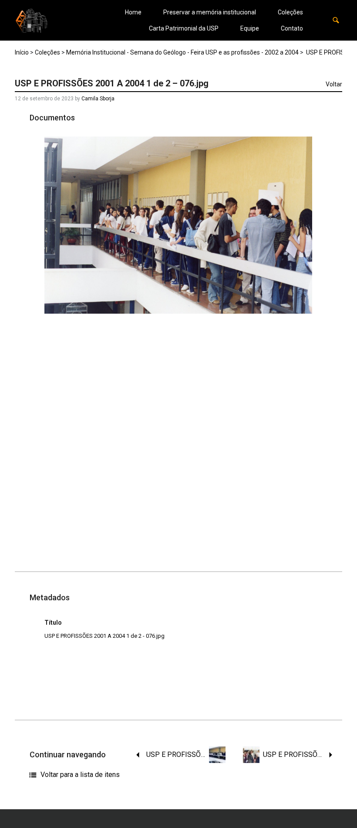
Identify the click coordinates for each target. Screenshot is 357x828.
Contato (292, 28)
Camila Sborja (98, 99)
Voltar (334, 84)
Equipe (249, 28)
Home (133, 12)
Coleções (290, 12)
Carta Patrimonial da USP (184, 28)
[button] (336, 20)
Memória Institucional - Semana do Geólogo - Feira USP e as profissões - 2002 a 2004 (182, 52)
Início (22, 52)
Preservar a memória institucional (209, 12)
